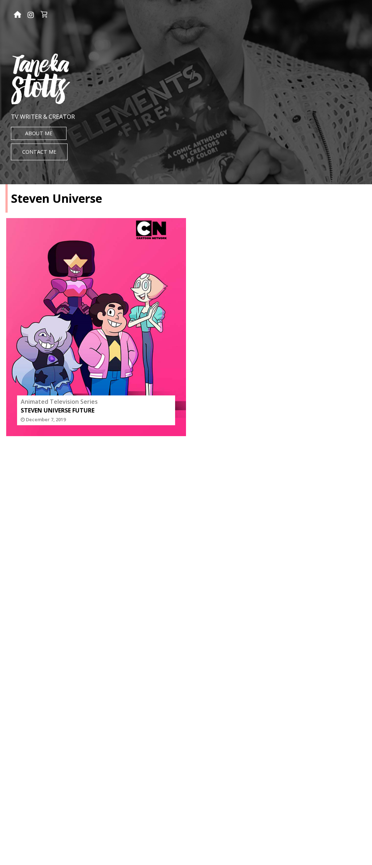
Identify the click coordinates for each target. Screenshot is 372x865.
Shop (43, 15)
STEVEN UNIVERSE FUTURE (57, 410)
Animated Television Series (59, 402)
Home (17, 15)
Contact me (39, 151)
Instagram (30, 15)
